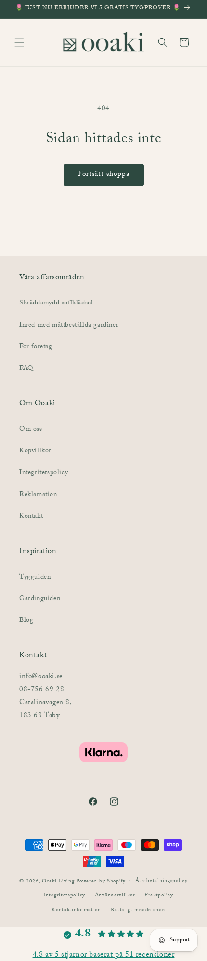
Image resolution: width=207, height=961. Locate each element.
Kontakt (31, 517)
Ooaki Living (58, 881)
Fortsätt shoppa (103, 175)
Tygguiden (35, 577)
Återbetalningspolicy (161, 881)
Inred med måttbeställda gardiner (68, 325)
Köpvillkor (35, 451)
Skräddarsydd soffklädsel (56, 303)
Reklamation (38, 495)
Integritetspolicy (43, 473)
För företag (35, 347)
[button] (19, 42)
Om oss (30, 429)
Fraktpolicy (158, 895)
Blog (26, 621)
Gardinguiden (39, 599)
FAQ (26, 369)
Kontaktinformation (76, 910)
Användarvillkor (115, 895)
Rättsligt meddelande (138, 910)
